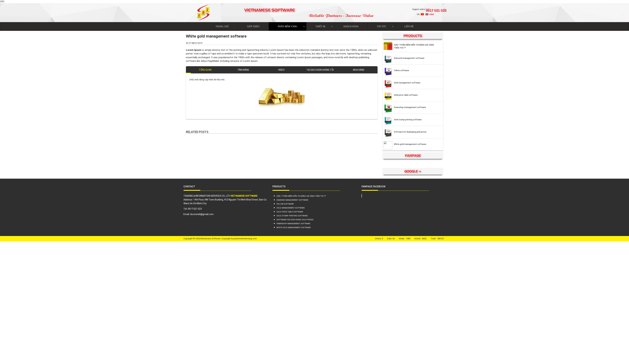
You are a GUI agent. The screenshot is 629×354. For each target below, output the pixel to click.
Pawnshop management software (410, 107)
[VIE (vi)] (422, 14)
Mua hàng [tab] (358, 70)
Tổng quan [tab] (205, 70)
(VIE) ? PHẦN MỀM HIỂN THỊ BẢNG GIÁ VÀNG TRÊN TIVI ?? (414, 46)
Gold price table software (406, 95)
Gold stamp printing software (408, 119)
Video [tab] (281, 70)
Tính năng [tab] (243, 70)
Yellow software (401, 70)
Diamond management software (409, 58)
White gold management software (410, 144)
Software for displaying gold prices (410, 132)
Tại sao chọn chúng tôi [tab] (320, 70)
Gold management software (407, 83)
